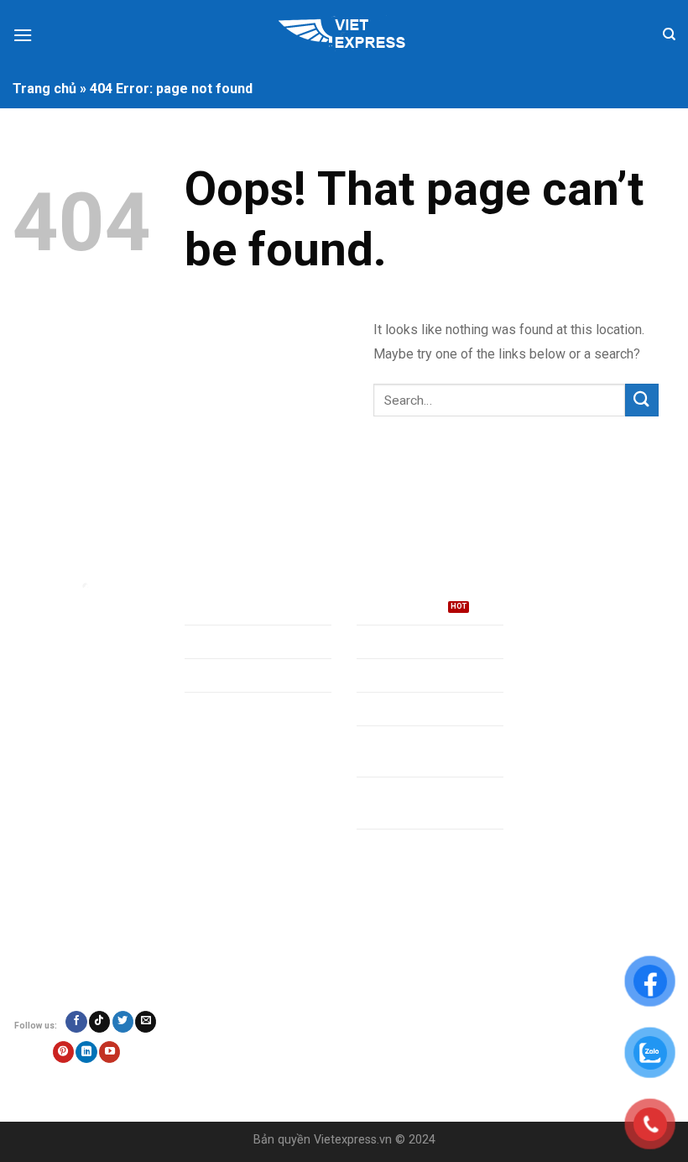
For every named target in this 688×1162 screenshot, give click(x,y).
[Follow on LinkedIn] (86, 1052)
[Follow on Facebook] (75, 1022)
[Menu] (23, 34)
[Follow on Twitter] (122, 1022)
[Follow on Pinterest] (63, 1052)
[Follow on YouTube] (109, 1052)
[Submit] (642, 400)
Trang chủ (44, 89)
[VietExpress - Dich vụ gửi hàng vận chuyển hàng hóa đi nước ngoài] (344, 35)
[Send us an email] (145, 1022)
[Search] (669, 34)
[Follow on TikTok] (99, 1022)
